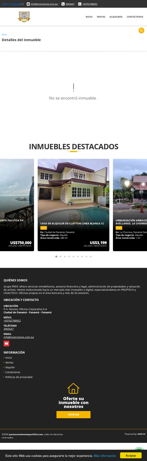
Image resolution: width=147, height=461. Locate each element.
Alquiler (10, 367)
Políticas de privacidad (18, 377)
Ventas (101, 16)
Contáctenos (135, 16)
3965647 (70, 4)
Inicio (89, 16)
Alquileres (116, 16)
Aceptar (131, 455)
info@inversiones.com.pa (44, 4)
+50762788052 (89, 4)
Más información (105, 455)
